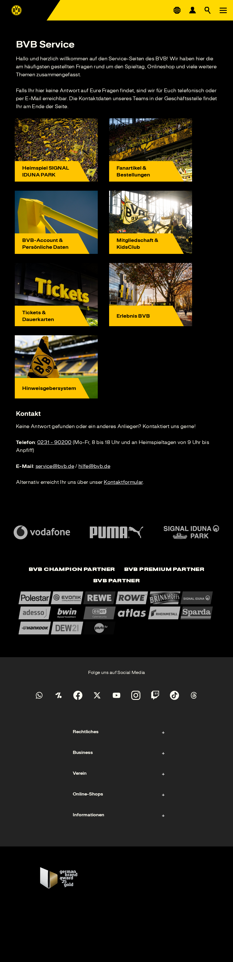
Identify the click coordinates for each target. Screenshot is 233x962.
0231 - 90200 (54, 442)
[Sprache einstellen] (177, 10)
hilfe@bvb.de (94, 466)
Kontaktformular (123, 482)
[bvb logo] (16, 10)
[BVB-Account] (192, 10)
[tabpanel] (116, 612)
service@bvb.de (55, 466)
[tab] (72, 569)
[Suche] (207, 10)
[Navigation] (223, 10)
